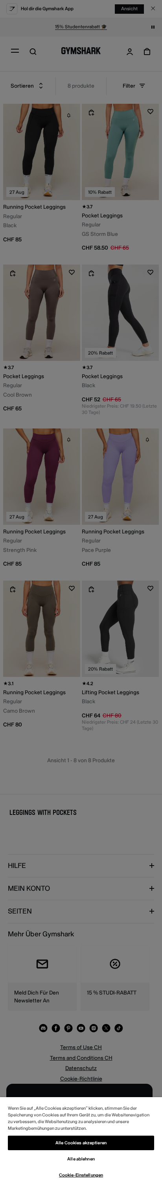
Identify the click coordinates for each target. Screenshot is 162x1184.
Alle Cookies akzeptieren (81, 1143)
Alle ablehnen (80, 1159)
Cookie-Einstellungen (81, 1175)
